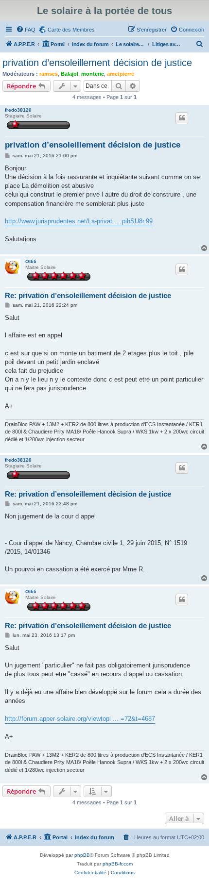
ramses (48, 74)
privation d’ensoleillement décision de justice (97, 62)
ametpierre (120, 74)
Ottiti (30, 261)
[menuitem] (25, 29)
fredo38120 (18, 110)
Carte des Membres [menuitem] (71, 30)
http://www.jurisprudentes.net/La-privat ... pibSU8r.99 (79, 221)
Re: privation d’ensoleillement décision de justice (88, 295)
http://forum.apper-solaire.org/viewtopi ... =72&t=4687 (80, 718)
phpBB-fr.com (118, 863)
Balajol (69, 74)
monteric (92, 74)
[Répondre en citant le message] (181, 118)
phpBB (82, 855)
